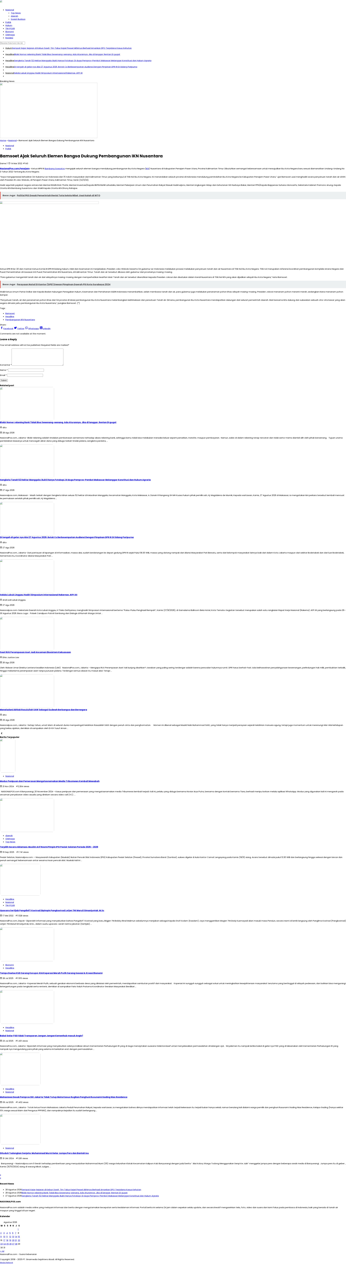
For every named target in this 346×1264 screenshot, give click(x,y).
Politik (8, 22)
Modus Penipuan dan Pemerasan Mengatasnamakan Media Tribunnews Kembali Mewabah (49, 781)
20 (13, 1240)
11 (7, 1236)
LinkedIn (47, 328)
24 (4, 1244)
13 (13, 1236)
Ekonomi (9, 31)
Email (2, 375)
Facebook (8, 328)
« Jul (2, 1251)
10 (4, 1236)
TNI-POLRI (10, 28)
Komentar (5, 364)
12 (10, 1236)
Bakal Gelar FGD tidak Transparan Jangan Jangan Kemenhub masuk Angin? (41, 1035)
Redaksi (9, 37)
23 (1, 1244)
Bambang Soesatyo (55, 168)
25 (7, 1244)
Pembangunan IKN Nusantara (20, 319)
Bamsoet (10, 313)
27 (13, 1244)
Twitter (20, 328)
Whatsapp (33, 328)
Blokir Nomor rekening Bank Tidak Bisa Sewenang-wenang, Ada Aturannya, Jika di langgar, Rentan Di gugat (67, 54)
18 (7, 1240)
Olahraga (10, 34)
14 (16, 1236)
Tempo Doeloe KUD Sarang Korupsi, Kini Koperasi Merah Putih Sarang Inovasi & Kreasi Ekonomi (51, 973)
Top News (16, 12)
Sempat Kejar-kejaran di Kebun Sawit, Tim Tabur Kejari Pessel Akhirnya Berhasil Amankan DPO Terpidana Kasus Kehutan (72, 48)
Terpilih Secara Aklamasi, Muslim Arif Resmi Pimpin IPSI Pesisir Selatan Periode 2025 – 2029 (49, 847)
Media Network (6, 1262)
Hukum (8, 25)
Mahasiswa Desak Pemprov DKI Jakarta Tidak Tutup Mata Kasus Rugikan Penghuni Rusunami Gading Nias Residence (63, 1097)
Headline (9, 54)
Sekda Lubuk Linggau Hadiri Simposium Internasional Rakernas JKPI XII (48, 73)
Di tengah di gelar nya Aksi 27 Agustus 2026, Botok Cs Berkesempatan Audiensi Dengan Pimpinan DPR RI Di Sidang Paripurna (75, 66)
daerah (14, 16)
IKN (147, 168)
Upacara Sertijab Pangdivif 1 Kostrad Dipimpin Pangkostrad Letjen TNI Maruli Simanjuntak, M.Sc (52, 910)
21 (16, 1240)
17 (4, 1240)
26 (10, 1244)
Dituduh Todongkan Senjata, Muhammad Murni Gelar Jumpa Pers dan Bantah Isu (44, 1153)
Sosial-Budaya (18, 19)
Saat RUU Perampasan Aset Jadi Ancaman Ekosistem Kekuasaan (35, 652)
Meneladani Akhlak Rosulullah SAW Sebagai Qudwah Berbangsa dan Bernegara (43, 709)
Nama (3, 370)
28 (16, 1244)
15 (19, 1236)
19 (10, 1240)
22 (19, 1240)
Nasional (9, 9)
